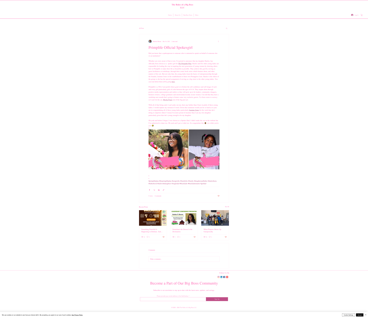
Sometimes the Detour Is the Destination (182, 230)
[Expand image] (168, 149)
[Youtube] (227, 277)
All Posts (141, 28)
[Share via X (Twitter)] (154, 190)
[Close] (366, 314)
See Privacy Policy (77, 315)
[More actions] (218, 41)
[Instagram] (218, 277)
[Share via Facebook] (149, 190)
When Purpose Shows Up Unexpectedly (212, 230)
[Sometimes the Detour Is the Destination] (184, 218)
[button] (362, 15)
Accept (360, 315)
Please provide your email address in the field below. (172, 296)
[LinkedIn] (221, 277)
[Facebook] (224, 277)
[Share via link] (163, 190)
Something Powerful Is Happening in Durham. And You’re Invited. (151, 230)
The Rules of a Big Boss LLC (182, 6)
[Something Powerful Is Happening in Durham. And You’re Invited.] (153, 218)
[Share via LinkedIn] (159, 190)
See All (227, 206)
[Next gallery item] (217, 149)
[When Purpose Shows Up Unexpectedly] (215, 218)
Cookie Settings (348, 315)
